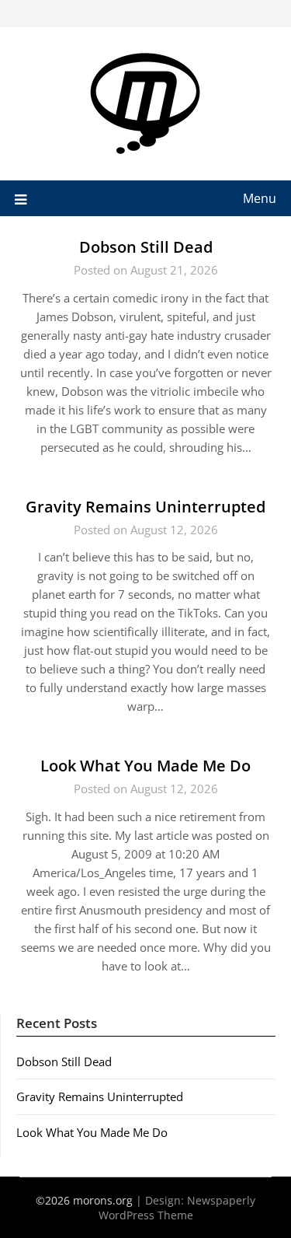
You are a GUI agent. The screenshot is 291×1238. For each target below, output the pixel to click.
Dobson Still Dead (146, 246)
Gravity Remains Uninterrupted (145, 506)
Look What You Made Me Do (145, 765)
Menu (259, 198)
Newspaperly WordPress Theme (177, 1207)
